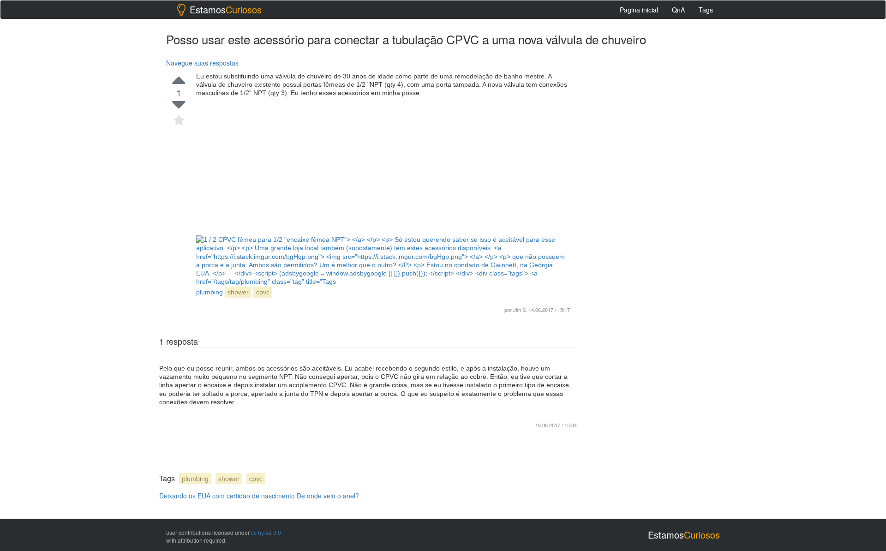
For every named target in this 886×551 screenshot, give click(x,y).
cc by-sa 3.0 (266, 532)
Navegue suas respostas (202, 62)
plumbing (195, 478)
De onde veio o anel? (328, 495)
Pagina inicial (639, 9)
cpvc (262, 292)
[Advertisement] (383, 166)
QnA (678, 9)
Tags (706, 9)
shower (238, 292)
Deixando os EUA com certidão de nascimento (227, 495)
